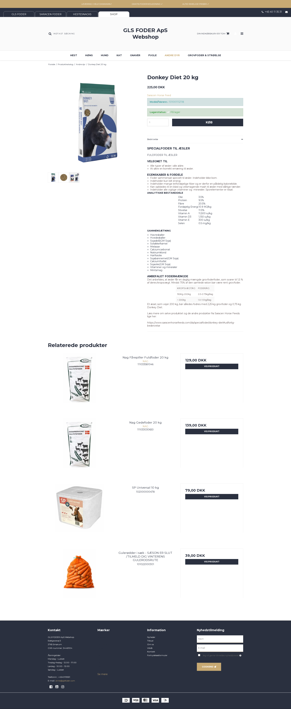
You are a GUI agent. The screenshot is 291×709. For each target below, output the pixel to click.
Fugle (152, 55)
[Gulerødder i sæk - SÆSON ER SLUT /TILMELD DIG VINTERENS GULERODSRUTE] (79, 580)
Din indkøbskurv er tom (211, 33)
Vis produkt (211, 366)
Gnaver (135, 55)
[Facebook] (52, 687)
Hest (73, 55)
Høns (89, 55)
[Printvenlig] (242, 64)
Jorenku (101, 655)
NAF (100, 662)
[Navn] (220, 638)
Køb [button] (209, 122)
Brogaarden (103, 637)
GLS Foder (102, 640)
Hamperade (103, 644)
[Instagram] (64, 687)
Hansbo (101, 648)
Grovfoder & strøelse (204, 55)
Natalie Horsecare (106, 669)
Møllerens (102, 659)
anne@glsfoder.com (65, 680)
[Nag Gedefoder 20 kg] (79, 449)
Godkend (207, 666)
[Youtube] (58, 687)
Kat (119, 55)
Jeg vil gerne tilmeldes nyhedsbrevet (223, 655)
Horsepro (102, 651)
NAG (100, 666)
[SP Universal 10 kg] (79, 514)
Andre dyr (172, 55)
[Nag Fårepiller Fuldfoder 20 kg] (79, 384)
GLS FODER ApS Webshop (145, 33)
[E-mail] (220, 647)
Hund (104, 55)
